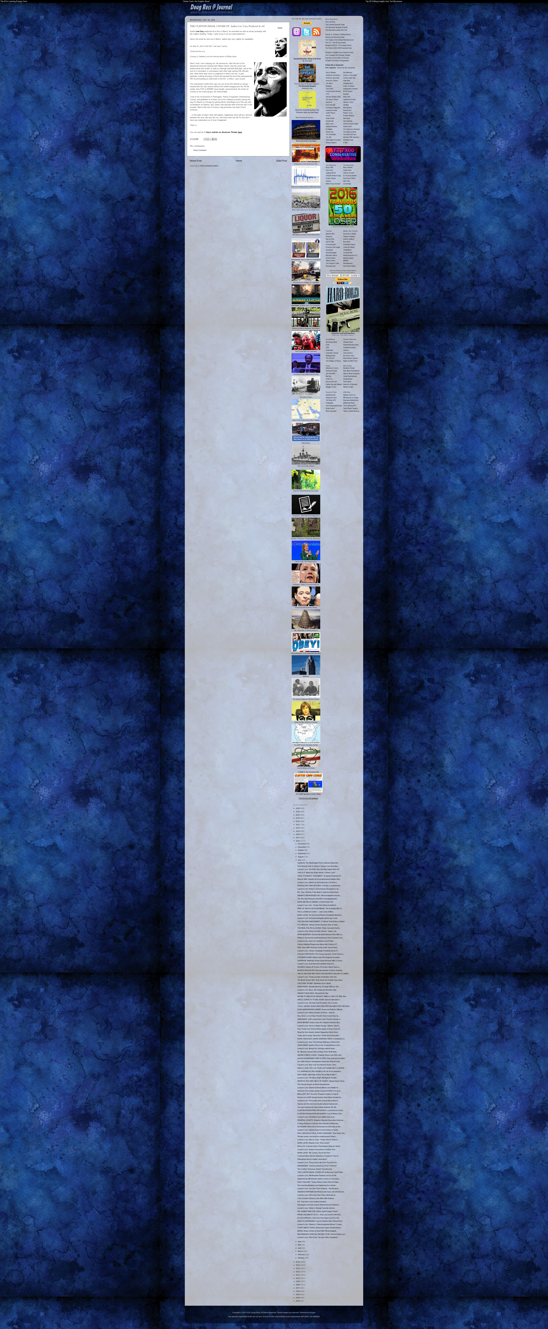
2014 (298, 1265)
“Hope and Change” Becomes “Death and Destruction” (318, 1035)
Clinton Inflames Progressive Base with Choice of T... (317, 944)
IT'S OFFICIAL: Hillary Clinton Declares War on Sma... (318, 925)
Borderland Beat (331, 342)
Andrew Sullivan (348, 239)
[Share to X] (210, 139)
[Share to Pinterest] (215, 139)
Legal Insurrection (349, 99)
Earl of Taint (330, 242)
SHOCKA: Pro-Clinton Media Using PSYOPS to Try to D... (319, 1091)
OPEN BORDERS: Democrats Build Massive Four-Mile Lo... (320, 934)
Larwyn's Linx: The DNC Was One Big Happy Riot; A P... (318, 869)
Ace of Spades (331, 72)
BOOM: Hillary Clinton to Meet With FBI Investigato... (317, 1231)
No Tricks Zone (348, 355)
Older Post (281, 160)
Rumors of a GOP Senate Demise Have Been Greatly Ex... (319, 1097)
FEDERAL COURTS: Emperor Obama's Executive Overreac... (321, 1120)
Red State (346, 118)
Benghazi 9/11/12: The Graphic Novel (338, 45)
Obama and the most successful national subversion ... (318, 1104)
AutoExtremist (331, 395)
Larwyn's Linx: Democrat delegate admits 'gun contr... (317, 918)
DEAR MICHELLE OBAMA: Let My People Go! (315, 902)
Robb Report (330, 408)
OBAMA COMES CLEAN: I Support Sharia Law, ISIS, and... (319, 1055)
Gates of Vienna (348, 86)
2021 (298, 825)
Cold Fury (329, 379)
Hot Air (328, 115)
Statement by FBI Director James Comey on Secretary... (318, 1179)
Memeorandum (348, 258)
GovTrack (329, 170)
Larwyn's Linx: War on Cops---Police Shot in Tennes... (318, 1140)
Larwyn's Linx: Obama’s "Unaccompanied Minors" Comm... (320, 1224)
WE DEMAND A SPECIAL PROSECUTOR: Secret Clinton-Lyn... (321, 1234)
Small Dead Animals (350, 376)
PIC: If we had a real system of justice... (312, 1202)
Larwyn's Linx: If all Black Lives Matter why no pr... (316, 1117)
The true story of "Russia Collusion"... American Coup (307, 86)
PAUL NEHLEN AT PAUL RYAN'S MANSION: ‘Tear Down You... (321, 1133)
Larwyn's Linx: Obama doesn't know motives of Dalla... (318, 1130)
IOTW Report (347, 91)
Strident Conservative (350, 124)
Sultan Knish (347, 126)
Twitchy (328, 181)
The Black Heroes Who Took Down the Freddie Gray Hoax (319, 980)
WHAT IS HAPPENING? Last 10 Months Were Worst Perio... (320, 1221)
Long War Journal (332, 353)
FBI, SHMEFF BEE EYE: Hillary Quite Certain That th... (318, 1211)
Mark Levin (330, 124)
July (299, 860)
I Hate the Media (348, 247)
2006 (298, 1291)
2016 (298, 841)
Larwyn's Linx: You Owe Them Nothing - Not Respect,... (318, 1188)
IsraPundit (329, 350)
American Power (331, 371)
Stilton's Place (330, 260)
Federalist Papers (349, 244)
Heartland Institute (349, 347)
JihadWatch (347, 250)
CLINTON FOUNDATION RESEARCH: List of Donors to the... (320, 1110)
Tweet (279, 28)
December (302, 844)
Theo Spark (347, 381)
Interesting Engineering (334, 405)
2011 (298, 1275)
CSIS (327, 345)
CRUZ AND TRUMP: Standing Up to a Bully (314, 983)
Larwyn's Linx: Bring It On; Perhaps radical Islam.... (316, 1048)
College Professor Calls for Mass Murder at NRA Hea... (318, 1123)
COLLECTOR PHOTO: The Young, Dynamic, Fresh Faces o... (320, 954)
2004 (298, 1298)
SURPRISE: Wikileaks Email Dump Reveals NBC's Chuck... (320, 961)
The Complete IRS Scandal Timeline (337, 55)
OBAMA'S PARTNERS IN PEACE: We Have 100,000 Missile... (321, 1192)
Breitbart (329, 86)
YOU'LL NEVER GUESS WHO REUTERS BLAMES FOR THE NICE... (324, 1006)
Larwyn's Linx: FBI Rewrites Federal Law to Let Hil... (317, 1175)
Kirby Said (346, 97)
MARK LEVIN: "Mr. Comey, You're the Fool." (314, 1153)
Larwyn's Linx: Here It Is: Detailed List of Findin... (316, 941)
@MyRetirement (348, 403)
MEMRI (345, 260)
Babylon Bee (330, 234)
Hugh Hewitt (330, 118)
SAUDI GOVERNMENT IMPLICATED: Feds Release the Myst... (321, 1058)
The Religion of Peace (333, 361)
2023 (298, 818)
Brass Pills (329, 167)
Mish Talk (346, 181)
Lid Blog (346, 105)
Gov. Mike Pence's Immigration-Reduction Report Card (318, 1061)
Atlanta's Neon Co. (349, 395)
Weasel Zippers (331, 142)
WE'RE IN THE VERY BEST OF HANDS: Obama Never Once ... (321, 1081)
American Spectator (333, 78)
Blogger (313, 1312)
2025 (298, 812)
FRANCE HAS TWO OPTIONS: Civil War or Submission (318, 886)
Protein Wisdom (348, 115)
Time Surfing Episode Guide (335, 24)
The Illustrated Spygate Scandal (336, 27)
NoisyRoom (347, 110)
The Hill (328, 137)
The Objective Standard (351, 129)
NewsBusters (348, 263)
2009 (298, 1281)
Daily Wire (346, 80)
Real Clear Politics (349, 266)
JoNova (346, 350)
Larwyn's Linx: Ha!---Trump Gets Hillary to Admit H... (317, 905)
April (300, 1248)
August (301, 857)
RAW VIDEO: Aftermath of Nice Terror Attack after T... (317, 1075)
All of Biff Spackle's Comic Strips (308, 794)
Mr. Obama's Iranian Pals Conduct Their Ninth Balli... (317, 1052)
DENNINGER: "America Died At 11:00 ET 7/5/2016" (317, 1166)
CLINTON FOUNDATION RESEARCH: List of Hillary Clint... (320, 1114)
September (302, 853)
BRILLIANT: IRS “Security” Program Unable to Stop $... (318, 1094)
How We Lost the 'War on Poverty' (337, 58)
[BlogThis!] (207, 139)
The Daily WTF (331, 400)
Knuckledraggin (331, 252)
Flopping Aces (348, 83)
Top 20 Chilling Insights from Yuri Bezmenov (384, 1)
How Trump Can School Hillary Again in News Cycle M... (319, 1029)
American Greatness (333, 75)
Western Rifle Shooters (351, 137)
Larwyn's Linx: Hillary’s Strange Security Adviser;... (316, 1208)
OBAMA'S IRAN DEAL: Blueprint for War (312, 993)
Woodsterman (331, 266)
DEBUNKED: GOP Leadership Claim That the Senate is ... (319, 1019)
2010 (298, 1278)
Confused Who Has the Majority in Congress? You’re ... (318, 1156)
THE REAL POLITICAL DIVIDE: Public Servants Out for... (319, 928)
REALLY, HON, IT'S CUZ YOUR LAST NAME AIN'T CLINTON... (321, 1068)
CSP (327, 347)
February (301, 1254)
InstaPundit (330, 121)
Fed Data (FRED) (349, 178)
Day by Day (330, 239)
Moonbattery (347, 107)
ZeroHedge (347, 184)
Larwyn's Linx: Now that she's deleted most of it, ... (316, 964)
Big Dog (328, 376)
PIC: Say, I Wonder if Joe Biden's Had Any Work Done (318, 892)
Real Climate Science (350, 358)
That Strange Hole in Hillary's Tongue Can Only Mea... (318, 866)
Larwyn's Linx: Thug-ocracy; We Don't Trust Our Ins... (317, 1162)
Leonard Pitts (347, 252)
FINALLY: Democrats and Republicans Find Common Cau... (320, 938)
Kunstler (346, 94)
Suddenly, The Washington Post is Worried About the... (318, 863)
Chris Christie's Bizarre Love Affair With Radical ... (316, 1198)
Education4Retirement (350, 400)
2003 (298, 1301)
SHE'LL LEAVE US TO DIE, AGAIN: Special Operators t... (319, 1000)
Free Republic (331, 105)
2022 (298, 821)
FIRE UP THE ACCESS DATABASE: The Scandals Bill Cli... (320, 908)
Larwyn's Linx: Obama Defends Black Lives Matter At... (318, 1088)
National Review (331, 126)
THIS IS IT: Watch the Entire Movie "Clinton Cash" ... (317, 873)
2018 (298, 834)
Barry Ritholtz (348, 167)
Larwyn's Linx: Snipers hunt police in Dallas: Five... (317, 1149)
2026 (298, 808)
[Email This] (205, 139)
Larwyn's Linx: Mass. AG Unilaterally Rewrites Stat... (317, 990)
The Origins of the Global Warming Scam (339, 40)
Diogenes (329, 236)
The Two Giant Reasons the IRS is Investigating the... (317, 899)
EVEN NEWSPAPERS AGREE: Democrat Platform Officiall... (320, 1009)
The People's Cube (332, 263)
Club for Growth (348, 173)
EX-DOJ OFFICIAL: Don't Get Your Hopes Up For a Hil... (318, 1218)
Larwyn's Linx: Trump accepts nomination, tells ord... (317, 977)
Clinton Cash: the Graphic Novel (196, 1)
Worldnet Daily (348, 140)
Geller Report (330, 113)
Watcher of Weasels (350, 384)
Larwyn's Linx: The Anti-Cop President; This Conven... (318, 1003)
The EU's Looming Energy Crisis (13, 1)
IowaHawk (329, 250)
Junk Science (348, 353)
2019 (298, 831)
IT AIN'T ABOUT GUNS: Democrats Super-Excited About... (319, 1228)
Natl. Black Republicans (351, 371)
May (300, 1245)
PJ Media (329, 129)
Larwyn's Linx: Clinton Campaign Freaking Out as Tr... (318, 951)
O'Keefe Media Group (333, 175)
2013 (298, 1268)
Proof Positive (330, 258)
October (301, 850)
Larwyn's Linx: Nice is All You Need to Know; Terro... (317, 1065)
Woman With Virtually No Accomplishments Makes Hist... (319, 879)
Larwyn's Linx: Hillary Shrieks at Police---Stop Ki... (316, 1013)
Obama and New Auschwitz (334, 37)
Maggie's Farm (331, 387)
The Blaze (329, 83)
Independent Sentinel (350, 89)
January (301, 1258)
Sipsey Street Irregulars (351, 373)
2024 (298, 815)
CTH (327, 94)
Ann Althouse (347, 72)
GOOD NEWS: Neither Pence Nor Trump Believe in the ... (319, 1045)
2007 (298, 1288)
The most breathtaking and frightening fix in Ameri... (317, 1185)
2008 (298, 1285)
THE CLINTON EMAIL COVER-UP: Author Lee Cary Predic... (320, 1172)
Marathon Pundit (348, 368)
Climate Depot (348, 342)
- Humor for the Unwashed (340, 68)
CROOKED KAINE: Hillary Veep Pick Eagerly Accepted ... (319, 957)
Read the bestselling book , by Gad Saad (307, 111)
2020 (298, 828)
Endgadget (329, 403)
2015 (298, 1262)
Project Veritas (331, 178)
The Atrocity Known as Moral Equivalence (313, 1084)
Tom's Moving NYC (349, 405)
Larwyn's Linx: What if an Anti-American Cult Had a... (317, 882)
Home (239, 160)
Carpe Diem (347, 170)
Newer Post (196, 160)
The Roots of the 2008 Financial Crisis (338, 48)
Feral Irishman (331, 244)
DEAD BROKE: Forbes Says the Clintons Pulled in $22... (319, 1022)
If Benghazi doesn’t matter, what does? (312, 1159)
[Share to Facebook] (213, 139)
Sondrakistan (347, 379)
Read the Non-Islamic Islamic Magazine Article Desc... (318, 1032)
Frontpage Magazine (333, 107)
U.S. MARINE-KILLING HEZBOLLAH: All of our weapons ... (319, 1071)
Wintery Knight (348, 387)
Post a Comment (200, 150)
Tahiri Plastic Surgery (350, 408)
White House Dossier (333, 184)
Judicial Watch (331, 173)
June (300, 1241)
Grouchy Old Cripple (333, 247)
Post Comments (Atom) (209, 166)
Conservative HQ (349, 78)
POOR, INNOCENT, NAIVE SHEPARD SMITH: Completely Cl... (321, 1039)
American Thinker (332, 80)
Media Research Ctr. (350, 255)
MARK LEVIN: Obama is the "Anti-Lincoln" (313, 1143)
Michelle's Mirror (331, 255)
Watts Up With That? (350, 361)
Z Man (345, 142)
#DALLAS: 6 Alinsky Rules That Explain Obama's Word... (319, 1146)
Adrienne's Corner (332, 368)
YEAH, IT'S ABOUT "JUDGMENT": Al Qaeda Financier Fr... (319, 876)
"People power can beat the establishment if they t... (317, 1136)
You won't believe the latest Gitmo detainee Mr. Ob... (317, 1107)
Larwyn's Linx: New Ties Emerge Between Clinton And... (319, 1042)
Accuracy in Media (349, 234)
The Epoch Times (332, 99)
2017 (298, 838)
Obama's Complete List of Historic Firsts (339, 52)
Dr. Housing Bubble (349, 175)
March (300, 1251)
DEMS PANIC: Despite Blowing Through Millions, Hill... (318, 987)
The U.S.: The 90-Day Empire (335, 42)
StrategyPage (330, 355)
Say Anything (347, 121)
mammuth (295, 1312)
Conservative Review (333, 91)
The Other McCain (349, 134)
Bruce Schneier (331, 411)
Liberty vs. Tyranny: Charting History (338, 34)
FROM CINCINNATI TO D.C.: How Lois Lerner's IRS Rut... (319, 1215)
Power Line (330, 132)
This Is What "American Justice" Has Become (314, 1169)
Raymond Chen (331, 397)
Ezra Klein (346, 242)
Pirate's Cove (347, 113)
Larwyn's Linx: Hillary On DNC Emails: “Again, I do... (317, 931)
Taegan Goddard (349, 236)
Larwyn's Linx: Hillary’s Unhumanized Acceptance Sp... (318, 889)
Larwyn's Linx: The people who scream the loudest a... (318, 1101)
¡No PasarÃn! (330, 373)
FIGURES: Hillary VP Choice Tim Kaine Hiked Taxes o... (319, 967)
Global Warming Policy (351, 345)
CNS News (330, 89)
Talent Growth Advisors (351, 411)
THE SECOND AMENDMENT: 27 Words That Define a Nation (321, 921)
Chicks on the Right (350, 75)
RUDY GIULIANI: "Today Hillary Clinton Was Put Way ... (318, 1182)
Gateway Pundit (331, 110)
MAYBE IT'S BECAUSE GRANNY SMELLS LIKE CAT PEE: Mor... (322, 996)
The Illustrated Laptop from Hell (336, 30)
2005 (298, 1294)
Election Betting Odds (333, 97)
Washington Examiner (333, 140)
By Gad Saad (307, 60)
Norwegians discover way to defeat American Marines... (318, 1205)
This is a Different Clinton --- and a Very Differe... (316, 912)
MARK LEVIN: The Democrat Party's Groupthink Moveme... (320, 915)
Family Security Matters (334, 384)
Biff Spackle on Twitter (350, 397)
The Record (330, 358)
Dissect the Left (331, 381)
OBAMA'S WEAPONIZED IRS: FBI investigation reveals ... (319, 895)
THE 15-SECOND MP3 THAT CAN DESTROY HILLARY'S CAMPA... (323, 974)
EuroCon (329, 102)
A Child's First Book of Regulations (337, 60)
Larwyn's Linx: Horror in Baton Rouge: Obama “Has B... (318, 1026)
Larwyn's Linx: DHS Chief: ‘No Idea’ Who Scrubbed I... (318, 1237)
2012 (298, 1272)
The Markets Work (349, 132)
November (302, 847)
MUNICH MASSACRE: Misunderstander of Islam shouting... (320, 970)
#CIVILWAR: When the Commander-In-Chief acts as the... (319, 1127)
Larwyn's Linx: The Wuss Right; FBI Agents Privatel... (317, 1078)
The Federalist (331, 134)
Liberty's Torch (348, 102)
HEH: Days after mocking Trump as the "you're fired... (317, 947)
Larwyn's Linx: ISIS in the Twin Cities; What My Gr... (317, 1195)
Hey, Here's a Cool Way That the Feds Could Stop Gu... (318, 1016)
